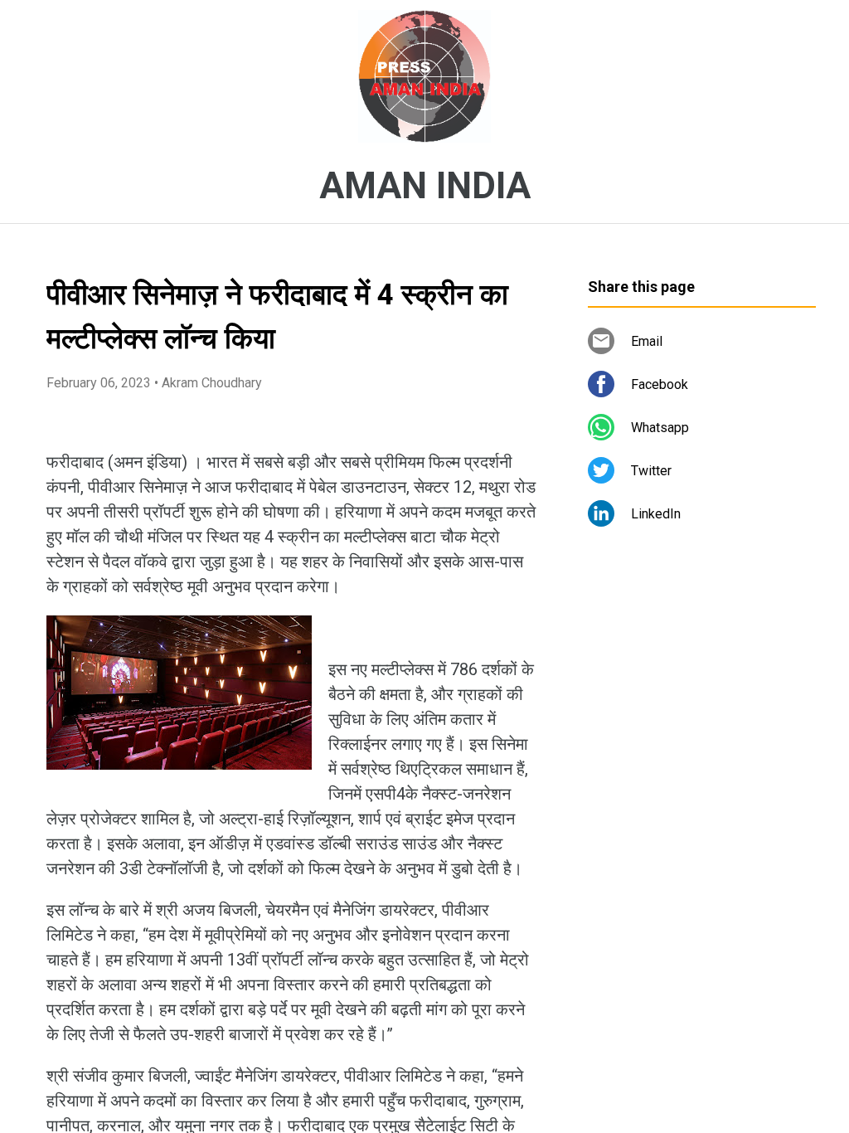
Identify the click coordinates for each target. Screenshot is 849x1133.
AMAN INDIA (425, 185)
